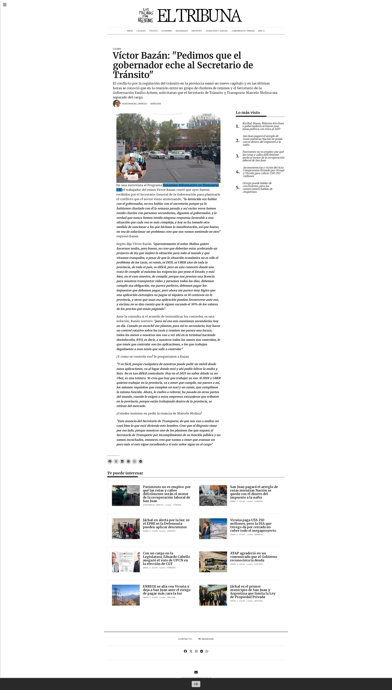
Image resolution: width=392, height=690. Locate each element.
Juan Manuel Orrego (134, 103)
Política (153, 31)
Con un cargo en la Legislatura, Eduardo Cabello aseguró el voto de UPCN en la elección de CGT (166, 558)
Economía (167, 31)
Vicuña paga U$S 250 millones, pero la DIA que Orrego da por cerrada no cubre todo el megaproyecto (253, 525)
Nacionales (182, 31)
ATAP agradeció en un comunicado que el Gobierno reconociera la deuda (253, 556)
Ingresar (207, 639)
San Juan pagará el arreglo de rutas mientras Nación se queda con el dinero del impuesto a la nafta (254, 492)
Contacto (185, 639)
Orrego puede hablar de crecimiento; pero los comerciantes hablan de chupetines (257, 187)
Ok (196, 684)
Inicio (130, 31)
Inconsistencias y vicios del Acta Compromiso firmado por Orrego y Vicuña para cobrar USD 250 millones (263, 172)
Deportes (197, 31)
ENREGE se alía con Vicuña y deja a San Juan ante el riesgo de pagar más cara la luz (166, 590)
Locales (141, 31)
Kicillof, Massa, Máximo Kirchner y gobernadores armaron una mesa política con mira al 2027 (263, 126)
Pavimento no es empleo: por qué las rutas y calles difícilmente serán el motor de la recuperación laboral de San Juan (167, 494)
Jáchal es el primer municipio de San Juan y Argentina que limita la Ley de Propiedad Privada (252, 591)
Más (260, 31)
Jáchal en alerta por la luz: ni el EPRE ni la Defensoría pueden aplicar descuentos (166, 523)
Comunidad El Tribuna (243, 31)
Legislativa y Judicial (217, 31)
